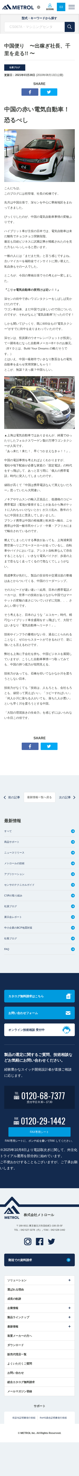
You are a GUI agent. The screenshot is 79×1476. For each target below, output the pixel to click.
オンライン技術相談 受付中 (26, 1029)
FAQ (6, 949)
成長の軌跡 (14, 1298)
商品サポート (11, 841)
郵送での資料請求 (20, 1260)
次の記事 (65, 797)
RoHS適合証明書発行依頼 (53, 1417)
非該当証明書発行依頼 (23, 1417)
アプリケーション (14, 874)
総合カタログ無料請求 (21, 1382)
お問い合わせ (15, 1372)
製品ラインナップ (18, 1317)
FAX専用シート (39, 1132)
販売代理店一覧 (17, 1354)
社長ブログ (14, 67)
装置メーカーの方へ (19, 1335)
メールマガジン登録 (19, 1391)
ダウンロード (15, 1345)
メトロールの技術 (14, 863)
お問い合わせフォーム (23, 1013)
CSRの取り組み (13, 895)
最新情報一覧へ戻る (39, 797)
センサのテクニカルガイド (19, 884)
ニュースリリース (14, 852)
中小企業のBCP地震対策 (18, 927)
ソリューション (17, 1280)
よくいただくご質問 (19, 1363)
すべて (8, 831)
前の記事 (14, 797)
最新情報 (12, 1326)
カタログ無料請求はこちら (26, 996)
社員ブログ (10, 906)
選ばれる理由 (15, 1289)
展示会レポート (13, 917)
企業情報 (12, 1308)
